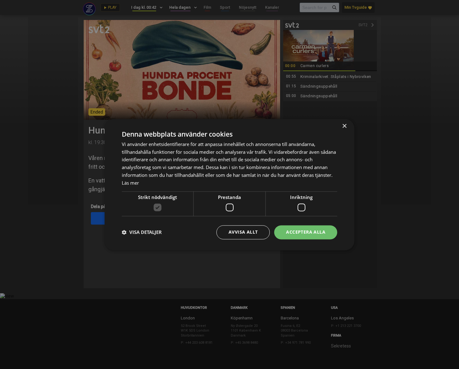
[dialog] (229, 184)
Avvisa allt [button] (243, 232)
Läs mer (130, 183)
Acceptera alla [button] (305, 232)
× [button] (344, 126)
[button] (142, 232)
